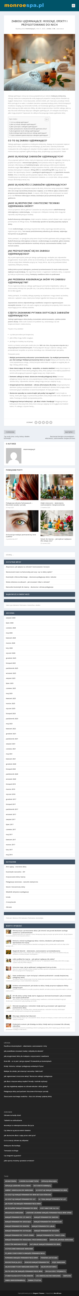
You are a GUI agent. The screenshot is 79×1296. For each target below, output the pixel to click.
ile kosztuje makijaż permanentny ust (20, 1199)
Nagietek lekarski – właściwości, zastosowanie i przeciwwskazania (36, 951)
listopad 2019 (11, 784)
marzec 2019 (10, 789)
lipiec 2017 (9, 824)
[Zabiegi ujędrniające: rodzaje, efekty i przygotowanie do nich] (39, 62)
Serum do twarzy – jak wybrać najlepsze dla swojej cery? (56, 540)
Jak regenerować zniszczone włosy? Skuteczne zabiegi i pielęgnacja (28, 1076)
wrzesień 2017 (11, 814)
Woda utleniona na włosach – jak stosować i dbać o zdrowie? (28, 582)
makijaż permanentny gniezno (46, 1217)
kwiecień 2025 (11, 698)
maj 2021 (9, 754)
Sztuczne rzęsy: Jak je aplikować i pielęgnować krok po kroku (34, 967)
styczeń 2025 (10, 708)
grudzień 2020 (11, 764)
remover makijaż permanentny (37, 1262)
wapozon (67, 1276)
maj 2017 (9, 834)
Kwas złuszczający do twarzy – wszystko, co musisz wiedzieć (32, 368)
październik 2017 (12, 809)
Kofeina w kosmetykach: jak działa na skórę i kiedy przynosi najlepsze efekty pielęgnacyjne (40, 986)
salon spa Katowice (49, 1267)
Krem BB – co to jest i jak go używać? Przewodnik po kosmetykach (27, 1061)
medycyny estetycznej (58, 96)
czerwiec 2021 (11, 749)
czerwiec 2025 (11, 688)
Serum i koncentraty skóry (15, 887)
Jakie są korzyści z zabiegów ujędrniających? (23, 127)
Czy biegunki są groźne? (12, 1156)
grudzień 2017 (11, 799)
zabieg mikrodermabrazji (15, 1280)
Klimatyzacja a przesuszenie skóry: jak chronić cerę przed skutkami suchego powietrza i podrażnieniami (40, 931)
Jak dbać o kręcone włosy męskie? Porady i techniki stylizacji (25, 1081)
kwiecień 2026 (11, 638)
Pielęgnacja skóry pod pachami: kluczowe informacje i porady (26, 1091)
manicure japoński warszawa (61, 1240)
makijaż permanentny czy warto (18, 1217)
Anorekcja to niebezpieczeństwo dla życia (19, 1125)
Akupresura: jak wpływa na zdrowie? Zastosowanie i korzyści (28, 567)
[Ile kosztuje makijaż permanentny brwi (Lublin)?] (22, 521)
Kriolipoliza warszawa (14, 1213)
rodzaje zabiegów (29, 156)
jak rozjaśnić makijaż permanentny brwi (21, 1208)
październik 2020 (12, 774)
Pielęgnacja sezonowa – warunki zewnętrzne (22, 882)
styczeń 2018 (10, 794)
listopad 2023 (11, 713)
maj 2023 (9, 724)
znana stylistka (34, 1280)
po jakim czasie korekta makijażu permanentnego (25, 1253)
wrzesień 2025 (11, 673)
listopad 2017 (11, 804)
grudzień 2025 (11, 658)
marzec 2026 (10, 643)
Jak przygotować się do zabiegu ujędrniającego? (25, 131)
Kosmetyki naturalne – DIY (15, 872)
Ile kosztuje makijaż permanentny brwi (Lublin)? (21, 535)
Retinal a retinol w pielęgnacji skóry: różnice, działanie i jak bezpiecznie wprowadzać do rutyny (38, 942)
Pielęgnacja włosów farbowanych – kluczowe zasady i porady (19, 504)
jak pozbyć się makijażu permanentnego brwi (23, 1204)
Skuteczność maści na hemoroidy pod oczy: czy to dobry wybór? (29, 572)
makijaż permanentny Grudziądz (18, 1222)
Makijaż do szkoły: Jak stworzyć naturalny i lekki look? (23, 1071)
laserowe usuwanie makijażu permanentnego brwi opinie (48, 1213)
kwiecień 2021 (11, 759)
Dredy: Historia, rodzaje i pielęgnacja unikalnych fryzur (24, 1066)
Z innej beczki (11, 902)
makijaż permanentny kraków (17, 1226)
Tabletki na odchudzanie (13, 1120)
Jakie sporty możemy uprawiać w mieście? (19, 1161)
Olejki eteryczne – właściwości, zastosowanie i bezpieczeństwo (53, 504)
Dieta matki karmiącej (42, 1186)
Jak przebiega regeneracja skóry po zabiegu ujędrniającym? (28, 133)
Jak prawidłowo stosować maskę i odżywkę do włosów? (23, 1051)
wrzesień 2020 (11, 779)
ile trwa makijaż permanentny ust (52, 1199)
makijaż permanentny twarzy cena (50, 1235)
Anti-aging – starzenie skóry (16, 867)
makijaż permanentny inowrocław (48, 1222)
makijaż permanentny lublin (43, 1226)
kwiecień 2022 (11, 729)
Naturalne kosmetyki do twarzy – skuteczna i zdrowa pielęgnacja (29, 587)
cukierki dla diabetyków (28, 1181)
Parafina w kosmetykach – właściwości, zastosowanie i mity (25, 1046)
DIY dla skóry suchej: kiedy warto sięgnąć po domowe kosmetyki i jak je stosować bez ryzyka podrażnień (42, 997)
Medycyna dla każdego (12, 1146)
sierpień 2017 (10, 819)
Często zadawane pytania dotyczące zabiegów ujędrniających (29, 135)
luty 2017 (9, 850)
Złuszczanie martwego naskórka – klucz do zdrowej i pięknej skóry (28, 1096)
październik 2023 (12, 719)
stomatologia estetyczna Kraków (19, 1276)
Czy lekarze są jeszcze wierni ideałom (17, 1130)
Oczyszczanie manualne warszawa (19, 1249)
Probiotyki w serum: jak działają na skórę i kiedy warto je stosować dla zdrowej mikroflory (41, 1025)
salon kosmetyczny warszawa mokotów (21, 1267)
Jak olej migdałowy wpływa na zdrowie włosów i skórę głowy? (26, 1086)
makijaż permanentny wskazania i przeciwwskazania (26, 1240)
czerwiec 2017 (11, 829)
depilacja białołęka (49, 1181)
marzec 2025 (10, 703)
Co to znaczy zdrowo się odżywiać (16, 1140)
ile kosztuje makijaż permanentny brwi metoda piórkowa (28, 1195)
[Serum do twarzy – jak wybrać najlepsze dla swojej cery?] (57, 523)
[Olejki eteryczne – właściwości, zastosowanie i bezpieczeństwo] (57, 487)
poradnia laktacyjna (49, 1258)
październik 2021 (12, 739)
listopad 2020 (11, 769)
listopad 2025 (11, 663)
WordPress (57, 1293)
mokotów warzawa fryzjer (16, 1244)
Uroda (49, 29)
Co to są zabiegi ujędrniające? (19, 122)
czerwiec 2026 (11, 628)
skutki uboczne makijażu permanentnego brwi (23, 1271)
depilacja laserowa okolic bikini (18, 1186)
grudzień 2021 (11, 734)
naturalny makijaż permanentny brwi (45, 1244)
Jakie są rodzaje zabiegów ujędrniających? (23, 124)
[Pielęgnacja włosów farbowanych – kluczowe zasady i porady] (22, 487)
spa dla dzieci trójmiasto (55, 1271)
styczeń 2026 (10, 653)
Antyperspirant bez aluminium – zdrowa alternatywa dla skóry (33, 385)
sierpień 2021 (10, 744)
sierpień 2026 (10, 618)
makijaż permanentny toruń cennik (19, 1235)
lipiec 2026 (9, 623)
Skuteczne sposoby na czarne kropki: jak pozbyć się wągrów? (32, 393)
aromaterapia (10, 1181)
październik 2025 (12, 668)
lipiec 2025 (9, 683)
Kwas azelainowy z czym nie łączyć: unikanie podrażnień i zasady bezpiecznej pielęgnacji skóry (40, 976)
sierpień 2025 (10, 678)
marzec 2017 (10, 845)
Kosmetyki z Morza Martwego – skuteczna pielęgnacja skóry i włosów (31, 577)
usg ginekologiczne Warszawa (48, 1276)
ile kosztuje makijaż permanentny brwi (51, 1190)
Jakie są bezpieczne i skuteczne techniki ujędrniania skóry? (28, 129)
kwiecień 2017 (11, 840)
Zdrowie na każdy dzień (12, 1115)
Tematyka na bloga (11, 1151)
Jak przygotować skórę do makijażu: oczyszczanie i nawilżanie (26, 1056)
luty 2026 (9, 648)
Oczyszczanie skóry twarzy (15, 877)
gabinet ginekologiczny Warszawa (19, 1190)
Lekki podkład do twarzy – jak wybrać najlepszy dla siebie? (34, 959)
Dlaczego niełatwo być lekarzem (24, 1016)
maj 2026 (9, 633)
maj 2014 (9, 855)
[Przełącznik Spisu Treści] (45, 119)
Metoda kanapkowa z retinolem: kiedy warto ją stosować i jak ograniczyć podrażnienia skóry (39, 1007)
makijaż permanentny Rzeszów (46, 1231)
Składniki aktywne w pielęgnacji (17, 892)
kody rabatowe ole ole (49, 1208)
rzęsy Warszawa (58, 1262)
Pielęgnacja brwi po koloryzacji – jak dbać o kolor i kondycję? (32, 401)
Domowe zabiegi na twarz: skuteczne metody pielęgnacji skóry (33, 377)
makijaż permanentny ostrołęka (18, 1231)
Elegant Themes (38, 1293)
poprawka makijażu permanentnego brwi (21, 1258)
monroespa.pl (30, 29)
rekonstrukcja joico (13, 1262)
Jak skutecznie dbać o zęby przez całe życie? (20, 1135)
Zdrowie (9, 907)
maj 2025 (9, 693)
